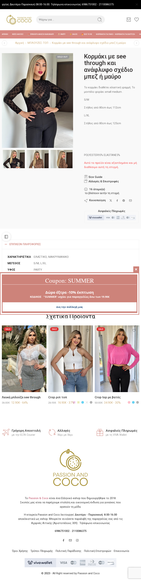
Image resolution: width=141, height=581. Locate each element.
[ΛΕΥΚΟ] (86, 402)
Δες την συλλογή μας (69, 307)
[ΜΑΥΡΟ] (91, 402)
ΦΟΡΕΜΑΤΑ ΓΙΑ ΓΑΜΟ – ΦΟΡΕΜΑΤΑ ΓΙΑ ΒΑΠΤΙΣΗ (115, 34)
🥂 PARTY (61, 34)
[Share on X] (110, 200)
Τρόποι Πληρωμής (41, 551)
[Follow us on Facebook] (63, 540)
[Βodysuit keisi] (4, 43)
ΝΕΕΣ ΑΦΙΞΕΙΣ (17, 34)
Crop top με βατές (108, 397)
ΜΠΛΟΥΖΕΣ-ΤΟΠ (38, 43)
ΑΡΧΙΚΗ (5, 34)
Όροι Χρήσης (20, 551)
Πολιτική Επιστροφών (97, 551)
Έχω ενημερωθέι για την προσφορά (69, 318)
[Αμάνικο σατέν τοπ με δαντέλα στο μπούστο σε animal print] (136, 43)
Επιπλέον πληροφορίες (25, 244)
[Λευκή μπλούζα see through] (24, 358)
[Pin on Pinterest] (123, 200)
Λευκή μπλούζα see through (21, 397)
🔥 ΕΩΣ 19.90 (86, 34)
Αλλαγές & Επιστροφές (103, 181)
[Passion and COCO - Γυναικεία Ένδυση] (19, 20)
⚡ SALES (73, 34)
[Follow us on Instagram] (77, 540)
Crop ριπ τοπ (57, 397)
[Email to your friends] (130, 200)
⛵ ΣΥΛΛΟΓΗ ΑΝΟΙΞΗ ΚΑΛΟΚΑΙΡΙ (41, 34)
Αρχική (19, 43)
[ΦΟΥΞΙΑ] (74, 402)
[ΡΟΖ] (129, 402)
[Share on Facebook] (117, 200)
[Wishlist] (41, 330)
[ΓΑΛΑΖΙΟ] (82, 402)
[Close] (136, 4)
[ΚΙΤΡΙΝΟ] (78, 402)
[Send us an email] (70, 540)
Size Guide (95, 177)
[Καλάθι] (128, 19)
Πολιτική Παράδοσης (68, 551)
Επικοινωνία (121, 551)
